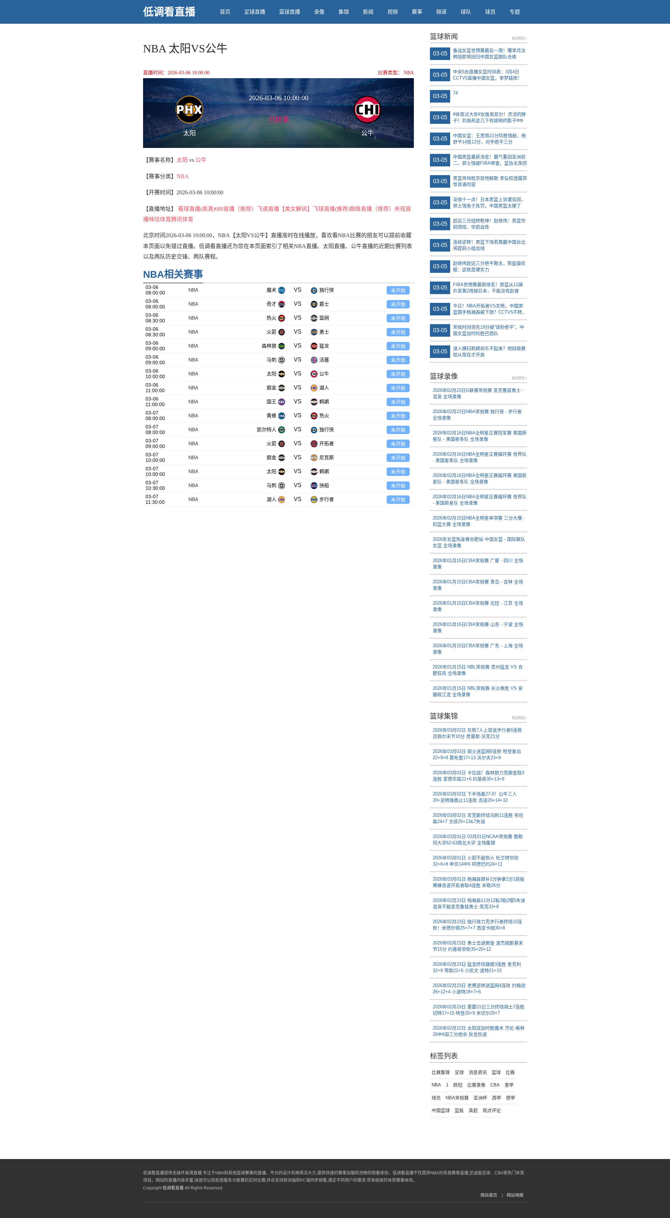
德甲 (510, 1097)
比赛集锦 (441, 1072)
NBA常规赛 (457, 1097)
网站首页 (489, 1195)
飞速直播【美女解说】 (285, 209)
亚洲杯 (480, 1097)
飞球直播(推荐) (331, 209)
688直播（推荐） (236, 209)
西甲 (496, 1097)
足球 (459, 1072)
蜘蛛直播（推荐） (372, 209)
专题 (514, 12)
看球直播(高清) (196, 209)
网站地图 (515, 1195)
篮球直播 (289, 12)
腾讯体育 (182, 219)
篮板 (459, 1110)
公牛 (201, 160)
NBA (183, 176)
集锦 (343, 12)
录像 (319, 12)
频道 (441, 12)
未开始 (398, 290)
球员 (490, 12)
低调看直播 (169, 11)
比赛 (510, 1072)
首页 (225, 12)
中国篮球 (441, 1110)
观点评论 (492, 1110)
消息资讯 (478, 1072)
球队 (466, 12)
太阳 (182, 160)
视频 (392, 12)
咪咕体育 (160, 219)
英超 (473, 1110)
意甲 (509, 1085)
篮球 (496, 1072)
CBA (495, 1085)
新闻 (368, 12)
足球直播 (254, 12)
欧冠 (457, 1085)
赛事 (417, 12)
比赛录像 (476, 1085)
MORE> (519, 38)
